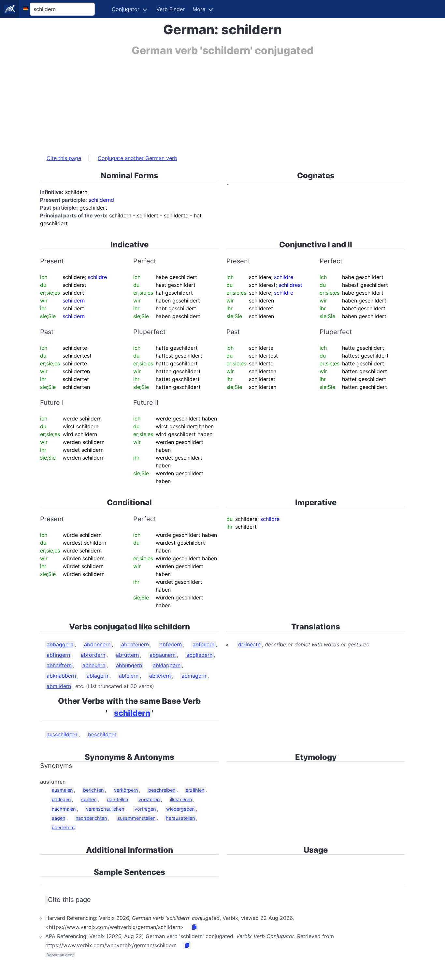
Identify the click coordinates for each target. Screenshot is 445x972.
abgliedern (199, 655)
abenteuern (135, 644)
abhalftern (59, 665)
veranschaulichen (105, 809)
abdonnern (97, 644)
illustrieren (181, 799)
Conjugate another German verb (137, 158)
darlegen (61, 799)
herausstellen (180, 818)
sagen (58, 818)
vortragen (145, 809)
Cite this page (64, 158)
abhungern (129, 665)
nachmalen (64, 809)
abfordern (93, 655)
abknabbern (61, 675)
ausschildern (62, 734)
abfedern (171, 644)
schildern (132, 713)
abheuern (93, 665)
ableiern (128, 675)
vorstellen (149, 799)
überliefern (63, 827)
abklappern (166, 665)
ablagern (97, 675)
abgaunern (163, 655)
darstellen (117, 799)
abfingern (58, 655)
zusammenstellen (136, 818)
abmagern (193, 675)
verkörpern (126, 790)
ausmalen (62, 790)
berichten (93, 790)
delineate (249, 644)
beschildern (102, 734)
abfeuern (203, 644)
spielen (88, 799)
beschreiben (161, 790)
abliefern (160, 675)
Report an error (60, 954)
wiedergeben (180, 809)
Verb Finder (170, 9)
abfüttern (127, 655)
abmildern (59, 686)
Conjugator (125, 9)
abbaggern (60, 644)
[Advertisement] (222, 102)
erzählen (195, 790)
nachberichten (91, 818)
